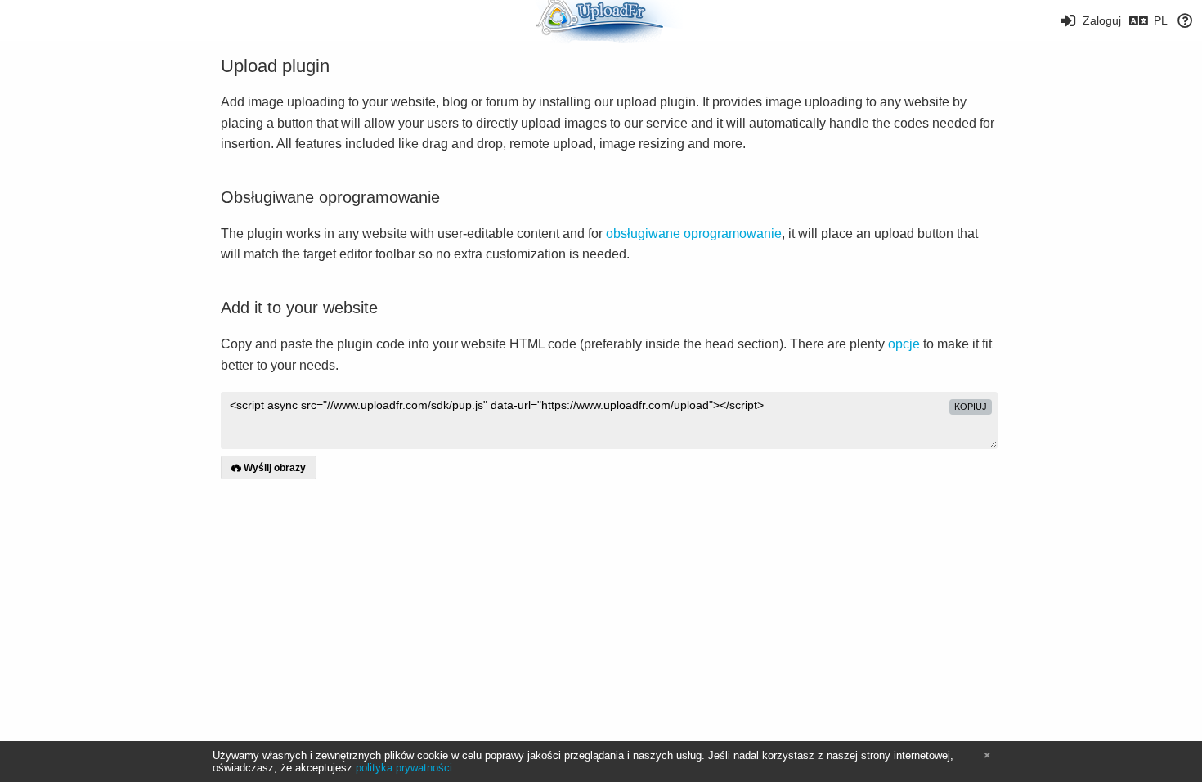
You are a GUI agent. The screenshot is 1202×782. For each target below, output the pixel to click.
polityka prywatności (404, 768)
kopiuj (970, 406)
